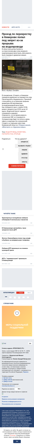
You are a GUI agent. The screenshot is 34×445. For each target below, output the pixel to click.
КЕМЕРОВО (21, 132)
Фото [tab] (29, 292)
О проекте (5, 396)
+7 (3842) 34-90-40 (7, 379)
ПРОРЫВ (17, 134)
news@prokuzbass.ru (8, 386)
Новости (5, 27)
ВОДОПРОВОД (11, 132)
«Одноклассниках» (19, 127)
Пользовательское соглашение (11, 404)
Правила (25, 372)
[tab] (6, 297)
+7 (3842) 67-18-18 (7, 381)
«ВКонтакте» (6, 127)
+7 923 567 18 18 (6, 378)
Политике (13, 435)
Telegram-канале (24, 125)
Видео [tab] (21, 292)
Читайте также (9, 213)
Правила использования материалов (13, 399)
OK (17, 441)
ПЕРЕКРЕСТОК (7, 134)
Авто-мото (16, 27)
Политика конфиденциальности (11, 401)
